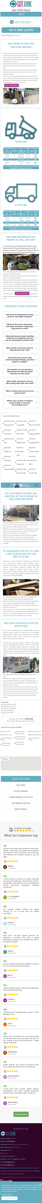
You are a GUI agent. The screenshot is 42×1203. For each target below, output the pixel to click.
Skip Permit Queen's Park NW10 (33, 460)
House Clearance (21, 791)
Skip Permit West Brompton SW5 (21, 471)
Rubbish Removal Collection (21, 797)
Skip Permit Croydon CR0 (33, 471)
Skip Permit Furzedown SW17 (34, 449)
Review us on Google (21, 1114)
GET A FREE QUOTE (21, 30)
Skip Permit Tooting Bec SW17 (34, 440)
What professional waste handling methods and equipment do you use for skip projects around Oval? (19, 338)
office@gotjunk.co (9, 1162)
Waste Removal (21, 809)
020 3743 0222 (11, 85)
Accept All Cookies (10, 1198)
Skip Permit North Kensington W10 (9, 423)
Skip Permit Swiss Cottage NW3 (22, 423)
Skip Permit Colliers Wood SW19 (22, 432)
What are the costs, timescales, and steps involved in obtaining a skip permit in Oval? (20, 326)
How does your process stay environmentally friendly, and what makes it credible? (19, 360)
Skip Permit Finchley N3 (7, 458)
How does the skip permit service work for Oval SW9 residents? (20, 316)
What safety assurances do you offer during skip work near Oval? (20, 382)
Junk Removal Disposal (21, 803)
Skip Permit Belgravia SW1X (21, 440)
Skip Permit (20, 785)
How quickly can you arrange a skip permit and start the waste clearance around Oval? (20, 371)
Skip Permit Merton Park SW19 (34, 423)
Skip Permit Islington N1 (7, 449)
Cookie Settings (7, 1195)
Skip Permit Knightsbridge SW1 (34, 432)
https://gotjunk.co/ (9, 1165)
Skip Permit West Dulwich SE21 (21, 462)
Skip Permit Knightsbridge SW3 (9, 467)
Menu (21, 14)
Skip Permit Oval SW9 (9, 440)
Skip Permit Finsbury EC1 (8, 432)
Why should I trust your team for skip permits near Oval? (19, 349)
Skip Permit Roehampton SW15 (20, 451)
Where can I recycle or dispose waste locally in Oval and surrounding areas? (20, 403)
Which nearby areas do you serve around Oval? (20, 392)
